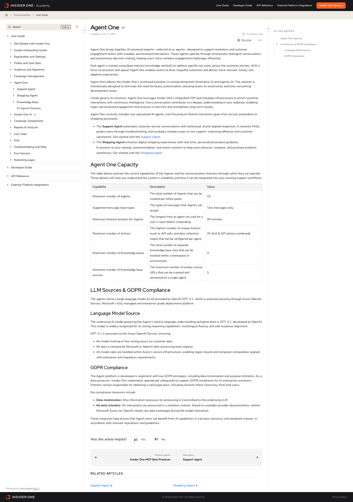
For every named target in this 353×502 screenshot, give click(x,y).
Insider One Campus (331, 5)
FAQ (16, 140)
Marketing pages (24, 160)
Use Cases (20, 134)
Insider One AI (23, 114)
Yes (143, 439)
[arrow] (277, 44)
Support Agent (26, 89)
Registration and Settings (30, 57)
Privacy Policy (339, 497)
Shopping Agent (27, 95)
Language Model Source (298, 50)
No (163, 439)
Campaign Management (29, 76)
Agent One (21, 82)
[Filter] (77, 27)
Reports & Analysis (26, 127)
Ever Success (22, 153)
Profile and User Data (27, 63)
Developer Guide (21, 167)
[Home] (27, 5)
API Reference (20, 176)
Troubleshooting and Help (30, 147)
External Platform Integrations (30, 185)
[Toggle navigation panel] (84, 30)
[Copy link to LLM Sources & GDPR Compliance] (176, 291)
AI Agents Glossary (29, 108)
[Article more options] (260, 40)
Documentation (22, 15)
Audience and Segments (29, 69)
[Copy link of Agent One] (123, 28)
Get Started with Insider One (32, 43)
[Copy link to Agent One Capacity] (144, 165)
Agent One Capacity (291, 38)
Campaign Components (28, 121)
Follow (246, 40)
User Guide (42, 15)
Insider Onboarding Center (30, 50)
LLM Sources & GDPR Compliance (298, 44)
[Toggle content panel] (268, 29)
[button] (39, 27)
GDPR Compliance (294, 56)
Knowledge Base (27, 102)
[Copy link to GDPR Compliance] (134, 368)
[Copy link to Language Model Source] (146, 314)
